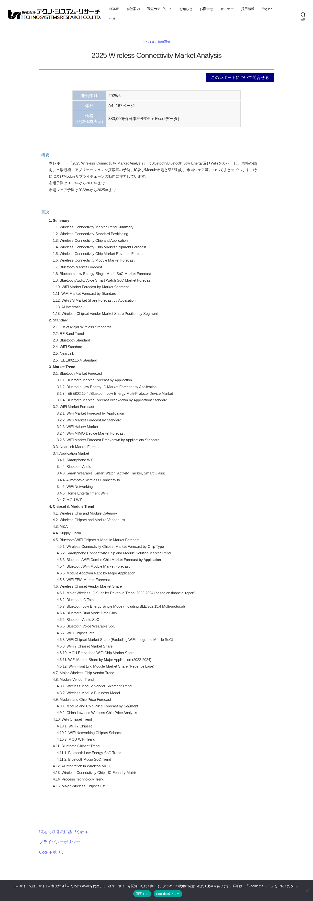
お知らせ (185, 9)
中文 (112, 19)
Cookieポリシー (168, 894)
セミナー (227, 9)
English (267, 9)
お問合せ (206, 9)
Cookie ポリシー (54, 852)
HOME (114, 9)
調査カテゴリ (157, 9)
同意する (142, 894)
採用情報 (247, 9)
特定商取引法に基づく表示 (63, 831)
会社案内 (133, 9)
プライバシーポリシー (59, 842)
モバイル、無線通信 (156, 42)
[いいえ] (306, 890)
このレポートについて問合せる (240, 77)
